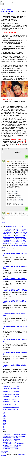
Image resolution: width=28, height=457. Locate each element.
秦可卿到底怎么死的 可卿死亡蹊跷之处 (12, 445)
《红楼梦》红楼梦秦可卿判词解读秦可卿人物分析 (14, 434)
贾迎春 (4, 421)
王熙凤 (4, 415)
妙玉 (4, 426)
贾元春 (4, 420)
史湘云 (4, 418)
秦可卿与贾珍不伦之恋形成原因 (10, 447)
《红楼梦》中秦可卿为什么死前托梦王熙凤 (15, 279)
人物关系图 (3, 9)
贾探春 (4, 423)
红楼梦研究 (8, 9)
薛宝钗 (4, 413)
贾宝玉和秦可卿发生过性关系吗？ (11, 448)
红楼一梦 (3, 222)
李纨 (4, 427)
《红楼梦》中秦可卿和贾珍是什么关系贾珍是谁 (14, 436)
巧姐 (4, 429)
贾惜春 (4, 424)
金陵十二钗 (7, 11)
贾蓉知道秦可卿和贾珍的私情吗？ (11, 437)
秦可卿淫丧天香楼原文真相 (9, 442)
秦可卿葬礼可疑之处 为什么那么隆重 (11, 439)
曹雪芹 (7, 451)
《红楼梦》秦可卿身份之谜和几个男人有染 (15, 290)
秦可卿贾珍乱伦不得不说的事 (10, 440)
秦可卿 (12, 11)
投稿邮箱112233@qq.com (6, 452)
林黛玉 (4, 412)
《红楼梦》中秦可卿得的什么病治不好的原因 (13, 443)
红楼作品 (3, 6)
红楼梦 (2, 11)
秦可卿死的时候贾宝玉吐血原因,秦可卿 (14, 226)
